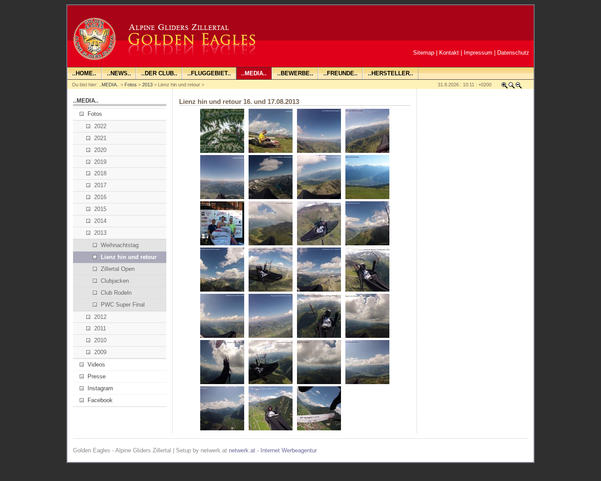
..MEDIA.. (109, 84)
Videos (96, 364)
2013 (147, 84)
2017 (100, 185)
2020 (100, 150)
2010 (100, 340)
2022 (100, 126)
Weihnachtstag (120, 245)
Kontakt (449, 52)
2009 (100, 352)
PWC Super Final (123, 304)
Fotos (131, 84)
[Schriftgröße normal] (511, 87)
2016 (100, 197)
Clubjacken (115, 281)
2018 (100, 173)
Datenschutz (513, 52)
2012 (100, 317)
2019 (100, 162)
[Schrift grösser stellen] (504, 87)
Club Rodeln (116, 292)
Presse (97, 376)
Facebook (100, 400)
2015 (100, 209)
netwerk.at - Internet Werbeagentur (273, 450)
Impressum (478, 52)
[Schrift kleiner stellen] (518, 87)
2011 (100, 328)
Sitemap (423, 52)
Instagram (100, 388)
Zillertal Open (118, 269)
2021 (100, 138)
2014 (100, 221)
